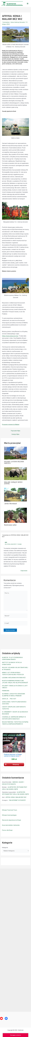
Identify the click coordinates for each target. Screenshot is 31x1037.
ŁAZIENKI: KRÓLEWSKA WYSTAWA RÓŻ (14, 677)
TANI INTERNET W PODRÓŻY (17, 800)
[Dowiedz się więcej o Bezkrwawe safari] (15, 515)
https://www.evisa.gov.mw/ (10, 336)
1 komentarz (6, 22)
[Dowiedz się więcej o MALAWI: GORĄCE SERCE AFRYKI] (15, 473)
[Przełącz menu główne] (27, 3)
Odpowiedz (24, 570)
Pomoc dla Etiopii (7, 830)
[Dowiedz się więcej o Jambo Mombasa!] (15, 494)
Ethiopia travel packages (9, 815)
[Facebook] (6, 1018)
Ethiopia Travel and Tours (9, 810)
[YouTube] (1, 1018)
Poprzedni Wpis (15, 430)
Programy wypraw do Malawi (10, 424)
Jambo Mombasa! (10, 504)
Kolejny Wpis (15, 434)
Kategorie (5, 847)
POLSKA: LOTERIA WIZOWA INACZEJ (14, 462)
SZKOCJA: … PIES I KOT (9, 699)
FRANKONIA (5, 690)
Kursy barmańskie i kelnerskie (11, 825)
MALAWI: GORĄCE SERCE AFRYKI (13, 483)
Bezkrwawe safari (10, 525)
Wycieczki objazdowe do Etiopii (11, 820)
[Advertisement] (15, 939)
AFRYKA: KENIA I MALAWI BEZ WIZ (16, 797)
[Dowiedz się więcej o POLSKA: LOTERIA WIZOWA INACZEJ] (15, 453)
